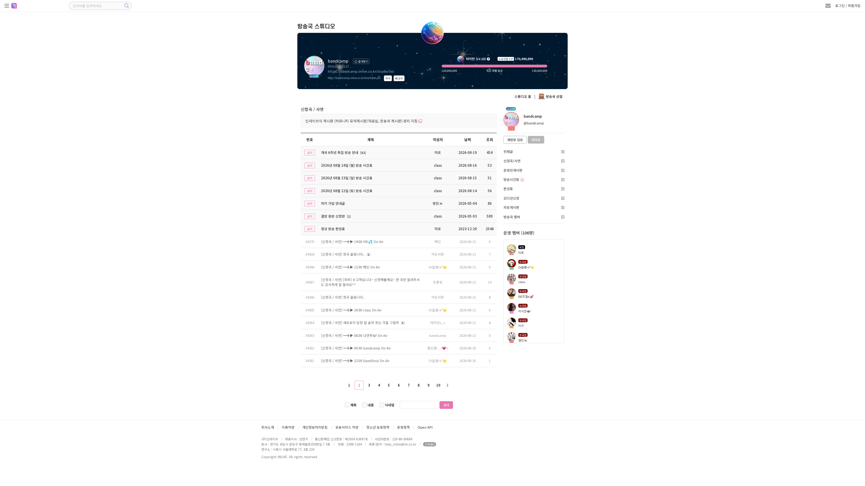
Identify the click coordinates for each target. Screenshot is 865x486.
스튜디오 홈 (522, 96)
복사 (387, 78)
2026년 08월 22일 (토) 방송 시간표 (346, 190)
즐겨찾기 (362, 61)
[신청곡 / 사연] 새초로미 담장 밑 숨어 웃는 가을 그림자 (360, 322)
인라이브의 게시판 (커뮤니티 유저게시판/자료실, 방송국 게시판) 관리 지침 (362, 121)
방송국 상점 (553, 96)
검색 (446, 405)
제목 (353, 405)
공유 (400, 78)
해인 (438, 241)
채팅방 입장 (515, 139)
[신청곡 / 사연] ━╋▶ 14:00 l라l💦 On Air (352, 241)
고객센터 (430, 444)
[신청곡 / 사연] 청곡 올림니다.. (343, 254)
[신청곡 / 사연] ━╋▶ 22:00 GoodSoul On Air (355, 360)
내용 (371, 405)
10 (438, 385)
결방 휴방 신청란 (333, 216)
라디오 (536, 139)
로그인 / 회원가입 (847, 5)
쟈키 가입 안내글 (333, 203)
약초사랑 (437, 254)
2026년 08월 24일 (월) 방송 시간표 (346, 165)
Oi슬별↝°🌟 (438, 267)
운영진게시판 (512, 170)
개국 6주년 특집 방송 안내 (339, 152)
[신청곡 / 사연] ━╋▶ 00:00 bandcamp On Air (356, 348)
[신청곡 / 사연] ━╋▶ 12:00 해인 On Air (350, 267)
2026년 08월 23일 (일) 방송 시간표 (346, 178)
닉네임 (389, 405)
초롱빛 (437, 282)
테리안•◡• (437, 322)
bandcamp (437, 335)
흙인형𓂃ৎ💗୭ (437, 348)
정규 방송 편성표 (333, 228)
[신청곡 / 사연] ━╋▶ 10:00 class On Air (351, 310)
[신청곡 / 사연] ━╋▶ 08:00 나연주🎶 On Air (354, 335)
